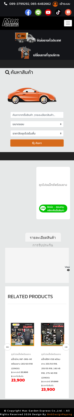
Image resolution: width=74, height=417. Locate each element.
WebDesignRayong (59, 414)
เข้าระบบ (64, 3)
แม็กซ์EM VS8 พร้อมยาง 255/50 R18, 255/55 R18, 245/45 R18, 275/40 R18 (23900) (50, 368)
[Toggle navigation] (68, 23)
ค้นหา (38, 143)
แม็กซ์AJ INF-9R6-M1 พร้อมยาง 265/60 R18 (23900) (22, 364)
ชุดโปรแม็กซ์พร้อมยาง (53, 184)
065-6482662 (41, 3)
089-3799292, (19, 3)
